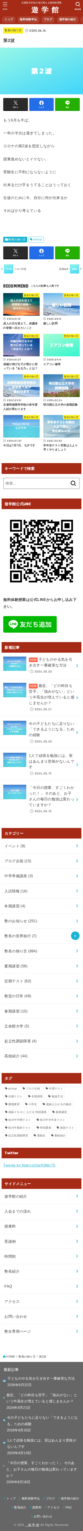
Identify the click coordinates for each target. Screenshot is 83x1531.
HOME (10, 1356)
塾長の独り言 (13, 30)
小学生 (33, 1104)
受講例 (10, 1241)
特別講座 (45, 1127)
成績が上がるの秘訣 (58, 1104)
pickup (37, 239)
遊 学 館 (41, 9)
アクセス (12, 1301)
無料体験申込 (28, 19)
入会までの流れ (17, 1211)
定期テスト (17, 981)
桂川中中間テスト (19, 1120)
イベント (14, 846)
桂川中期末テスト (19, 1127)
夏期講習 (15, 966)
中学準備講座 (18, 876)
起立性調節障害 (20, 1041)
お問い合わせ (15, 1316)
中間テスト (56, 1088)
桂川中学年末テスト (52, 1120)
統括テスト (67, 1127)
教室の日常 (17, 996)
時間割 (10, 1256)
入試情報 (15, 891)
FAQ (8, 1286)
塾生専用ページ (17, 1331)
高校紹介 (15, 1056)
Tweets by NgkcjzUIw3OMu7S (29, 1165)
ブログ (48, 19)
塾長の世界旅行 (20, 936)
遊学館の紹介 (67, 19)
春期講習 (15, 1011)
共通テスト (15, 1096)
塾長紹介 (12, 1271)
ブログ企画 (17, 861)
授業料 (10, 1226)
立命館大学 (16, 1026)
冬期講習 (14, 906)
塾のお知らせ (20, 921)
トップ (9, 19)
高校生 (41, 1135)
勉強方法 (57, 1096)
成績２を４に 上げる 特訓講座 (27, 1112)
